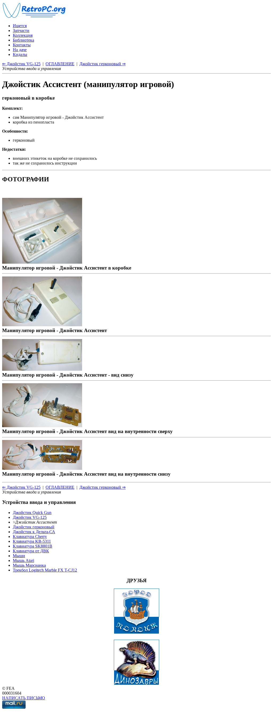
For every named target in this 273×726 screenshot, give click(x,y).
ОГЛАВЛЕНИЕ (60, 64)
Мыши (19, 555)
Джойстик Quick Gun (32, 512)
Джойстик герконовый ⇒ (102, 64)
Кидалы (20, 54)
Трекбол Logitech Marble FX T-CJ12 (45, 570)
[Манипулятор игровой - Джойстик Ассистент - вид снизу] (42, 369)
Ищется (20, 25)
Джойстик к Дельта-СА (34, 531)
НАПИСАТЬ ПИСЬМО (23, 698)
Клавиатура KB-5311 (32, 541)
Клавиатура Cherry (30, 536)
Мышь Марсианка (29, 565)
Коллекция (23, 35)
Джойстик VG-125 (30, 517)
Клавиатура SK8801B (32, 546)
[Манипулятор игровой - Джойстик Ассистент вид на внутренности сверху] (42, 425)
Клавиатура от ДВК (31, 551)
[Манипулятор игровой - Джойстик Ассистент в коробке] (42, 262)
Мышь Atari (23, 560)
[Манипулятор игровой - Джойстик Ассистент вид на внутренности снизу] (42, 468)
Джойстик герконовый (33, 527)
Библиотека (23, 40)
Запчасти (21, 30)
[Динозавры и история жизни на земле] (136, 683)
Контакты (22, 45)
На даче (20, 49)
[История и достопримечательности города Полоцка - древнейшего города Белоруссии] (136, 632)
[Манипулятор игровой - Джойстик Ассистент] (42, 324)
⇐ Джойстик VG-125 (21, 64)
